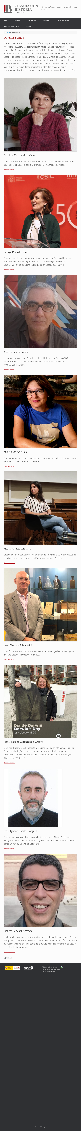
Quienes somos (31, 21)
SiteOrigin (43, 1127)
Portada (7, 32)
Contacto (28, 26)
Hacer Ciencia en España (11, 26)
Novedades (46, 21)
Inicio (5, 21)
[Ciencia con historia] (21, 9)
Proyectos (17, 21)
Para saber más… (9, 169)
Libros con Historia (63, 21)
